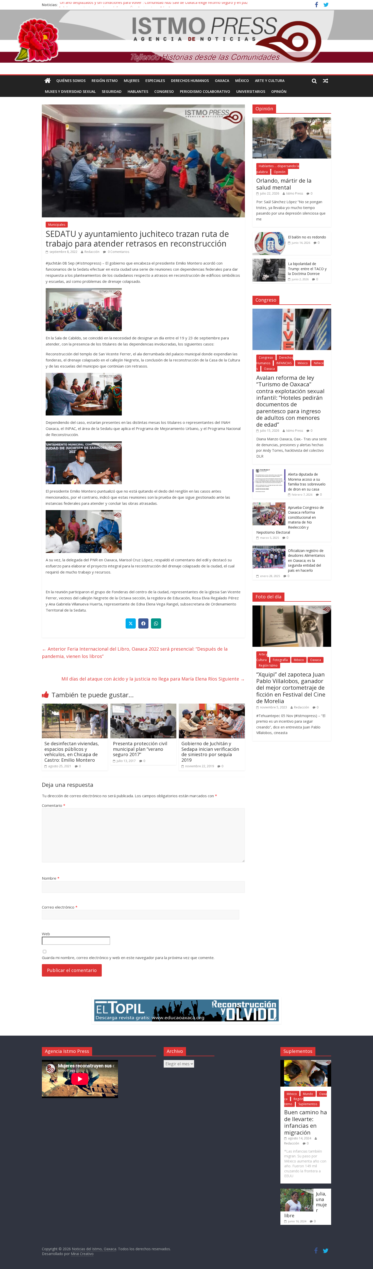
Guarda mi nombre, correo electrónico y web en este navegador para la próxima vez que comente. (128, 957)
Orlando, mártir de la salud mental (284, 184)
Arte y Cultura (269, 80)
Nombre (50, 878)
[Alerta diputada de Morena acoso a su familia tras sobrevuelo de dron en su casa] (268, 472)
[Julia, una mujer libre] (296, 1191)
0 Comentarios (118, 252)
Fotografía (280, 660)
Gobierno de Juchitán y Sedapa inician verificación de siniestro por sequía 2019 (210, 751)
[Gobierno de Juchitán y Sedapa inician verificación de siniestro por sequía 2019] (212, 706)
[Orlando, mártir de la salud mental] (291, 120)
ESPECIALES (155, 80)
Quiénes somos (71, 80)
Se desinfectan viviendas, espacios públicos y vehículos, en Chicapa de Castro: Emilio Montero (71, 751)
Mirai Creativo (82, 1253)
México (242, 80)
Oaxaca (222, 80)
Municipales (56, 224)
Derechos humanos (190, 80)
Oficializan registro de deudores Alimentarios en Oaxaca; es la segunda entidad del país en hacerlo (306, 560)
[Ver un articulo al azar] (325, 80)
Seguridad (112, 91)
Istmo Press (294, 193)
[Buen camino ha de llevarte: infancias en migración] (305, 1062)
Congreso (164, 91)
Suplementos (307, 1104)
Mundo (308, 1094)
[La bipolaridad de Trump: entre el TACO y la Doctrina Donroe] (268, 261)
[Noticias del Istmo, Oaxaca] (186, 36)
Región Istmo (105, 80)
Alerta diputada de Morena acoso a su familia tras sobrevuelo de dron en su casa (307, 482)
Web (46, 933)
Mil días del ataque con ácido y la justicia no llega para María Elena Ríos (153, 679)
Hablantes (138, 91)
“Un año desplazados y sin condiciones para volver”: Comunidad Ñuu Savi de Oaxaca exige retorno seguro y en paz (153, 4)
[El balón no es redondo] (268, 234)
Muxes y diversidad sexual (70, 91)
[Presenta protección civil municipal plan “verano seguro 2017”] (143, 706)
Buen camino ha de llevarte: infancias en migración (305, 1122)
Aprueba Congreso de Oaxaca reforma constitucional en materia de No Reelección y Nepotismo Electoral (290, 520)
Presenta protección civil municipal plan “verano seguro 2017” (140, 748)
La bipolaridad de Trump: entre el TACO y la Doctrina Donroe (307, 268)
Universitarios (250, 91)
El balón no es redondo (307, 237)
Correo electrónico (59, 907)
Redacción (91, 252)
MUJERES (131, 80)
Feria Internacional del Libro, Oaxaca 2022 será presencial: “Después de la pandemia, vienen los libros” (135, 652)
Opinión (278, 91)
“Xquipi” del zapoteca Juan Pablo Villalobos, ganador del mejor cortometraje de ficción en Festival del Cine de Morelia (290, 687)
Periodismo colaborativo (205, 91)
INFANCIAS (284, 363)
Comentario (53, 805)
